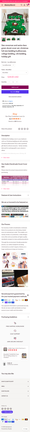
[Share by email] (28, 129)
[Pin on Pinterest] (22, 129)
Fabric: (6, 69)
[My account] (24, 5)
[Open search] (21, 5)
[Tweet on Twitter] (25, 129)
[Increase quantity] (16, 81)
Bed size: (8, 62)
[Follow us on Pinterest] (8, 409)
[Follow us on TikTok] (11, 409)
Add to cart (15, 87)
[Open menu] (2, 5)
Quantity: (4, 82)
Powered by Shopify (6, 428)
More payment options (15, 96)
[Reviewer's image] (24, 357)
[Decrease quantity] (9, 81)
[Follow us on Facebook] (2, 409)
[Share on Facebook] (19, 129)
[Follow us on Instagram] (5, 409)
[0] (27, 5)
